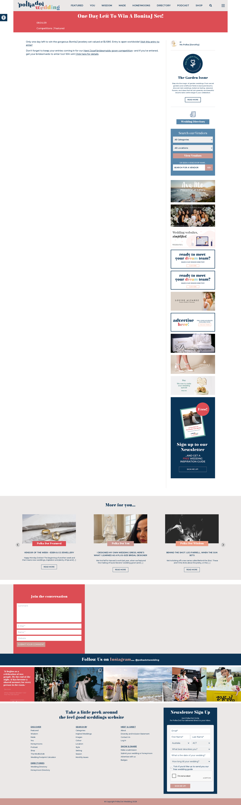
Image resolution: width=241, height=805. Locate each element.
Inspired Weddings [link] (84, 734)
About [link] (123, 730)
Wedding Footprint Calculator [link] (43, 757)
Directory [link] (164, 5)
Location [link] (79, 744)
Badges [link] (124, 760)
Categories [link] (80, 730)
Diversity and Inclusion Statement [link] (135, 734)
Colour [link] (78, 740)
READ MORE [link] (192, 100)
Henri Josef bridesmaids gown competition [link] (107, 50)
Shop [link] (199, 5)
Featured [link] (77, 5)
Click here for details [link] (87, 54)
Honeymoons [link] (141, 5)
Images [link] (79, 737)
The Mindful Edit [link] (38, 754)
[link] (3, 17)
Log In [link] (123, 740)
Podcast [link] (183, 5)
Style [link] (78, 747)
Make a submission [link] (129, 750)
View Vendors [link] (193, 155)
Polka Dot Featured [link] (49, 543)
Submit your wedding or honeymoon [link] (136, 753)
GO (209, 167)
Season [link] (79, 754)
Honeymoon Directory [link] (40, 770)
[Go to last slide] (18, 545)
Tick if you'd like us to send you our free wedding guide (191, 768)
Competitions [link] (45, 28)
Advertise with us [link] (128, 757)
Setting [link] (79, 750)
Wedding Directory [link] (193, 121)
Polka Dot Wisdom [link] (192, 543)
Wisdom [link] (107, 5)
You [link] (92, 5)
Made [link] (122, 5)
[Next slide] (223, 545)
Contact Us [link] (125, 737)
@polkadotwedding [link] (147, 660)
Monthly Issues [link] (82, 757)
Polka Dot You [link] (120, 543)
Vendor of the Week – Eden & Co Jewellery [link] (49, 552)
